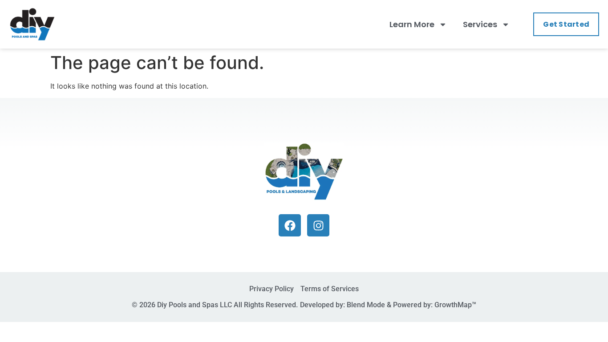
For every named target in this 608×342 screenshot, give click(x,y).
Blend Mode (366, 305)
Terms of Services (329, 289)
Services (480, 24)
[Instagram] (318, 225)
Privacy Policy (271, 289)
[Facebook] (290, 225)
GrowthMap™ (455, 305)
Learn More (411, 24)
